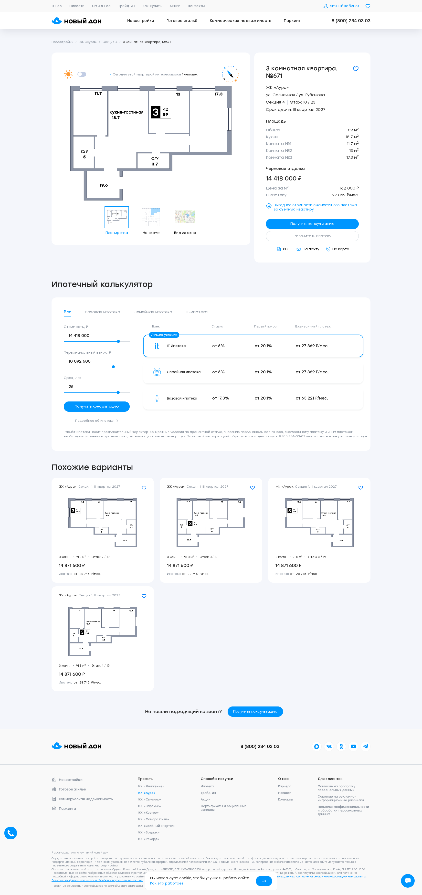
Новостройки (140, 21)
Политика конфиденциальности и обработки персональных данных (343, 810)
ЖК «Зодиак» (149, 832)
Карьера (284, 786)
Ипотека (207, 786)
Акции (174, 6)
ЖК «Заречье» (149, 806)
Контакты (196, 6)
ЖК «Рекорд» (148, 839)
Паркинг (292, 21)
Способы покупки (217, 779)
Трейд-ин (126, 6)
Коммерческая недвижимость (241, 21)
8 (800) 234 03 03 (351, 20)
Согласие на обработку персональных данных (336, 788)
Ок (264, 881)
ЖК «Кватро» (148, 812)
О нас (57, 6)
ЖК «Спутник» (149, 799)
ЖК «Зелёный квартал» (157, 826)
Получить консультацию (312, 224)
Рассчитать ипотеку (312, 236)
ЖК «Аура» (277, 87)
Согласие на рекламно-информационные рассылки (341, 798)
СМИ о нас (101, 6)
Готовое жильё (182, 21)
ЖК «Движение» (151, 786)
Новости (76, 6)
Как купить (152, 6)
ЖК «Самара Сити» (153, 819)
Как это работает (166, 883)
